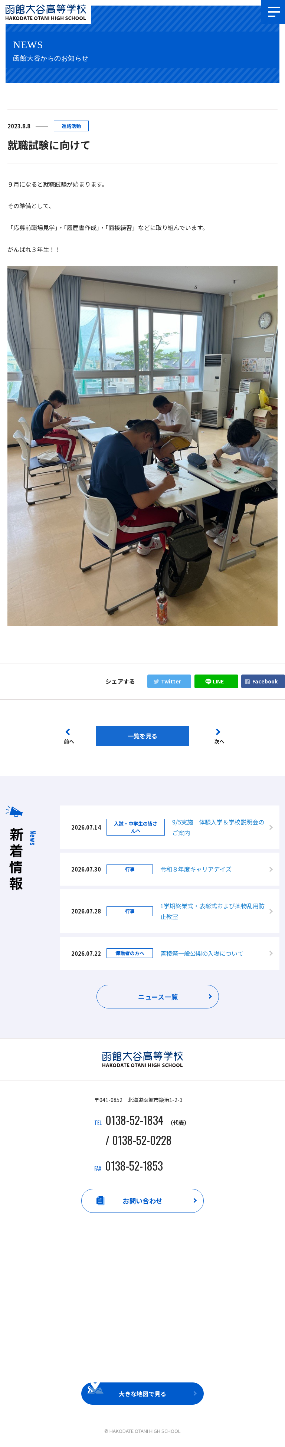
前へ (69, 741)
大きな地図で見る (142, 1393)
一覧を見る (142, 735)
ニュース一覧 (158, 996)
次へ (219, 741)
